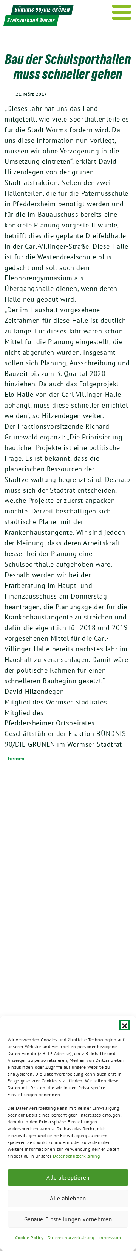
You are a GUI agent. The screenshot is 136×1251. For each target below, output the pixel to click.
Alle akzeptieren (68, 1177)
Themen (15, 758)
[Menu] (122, 12)
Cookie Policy (29, 1237)
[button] (124, 1025)
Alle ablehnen (68, 1198)
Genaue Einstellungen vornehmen (68, 1219)
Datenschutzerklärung (76, 1156)
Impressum (109, 1237)
